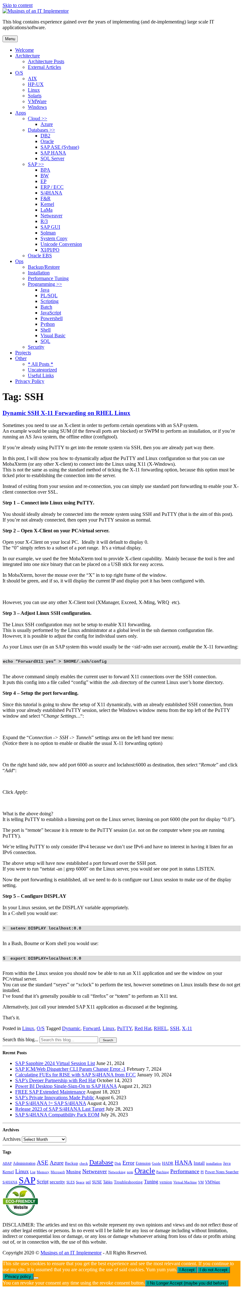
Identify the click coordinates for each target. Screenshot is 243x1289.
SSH (174, 1028)
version (165, 1182)
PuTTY (124, 1028)
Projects (23, 352)
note (130, 1172)
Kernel (47, 204)
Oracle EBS (40, 255)
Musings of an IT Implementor (71, 1252)
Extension (143, 1163)
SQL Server (52, 158)
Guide (156, 1163)
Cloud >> (37, 118)
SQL (45, 341)
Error (128, 1163)
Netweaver (51, 215)
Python (47, 324)
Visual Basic (52, 335)
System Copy (53, 238)
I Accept (187, 1269)
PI (202, 1172)
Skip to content (18, 5)
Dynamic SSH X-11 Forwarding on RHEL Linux (66, 413)
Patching (162, 1172)
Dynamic (71, 1028)
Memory (43, 1172)
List (32, 1172)
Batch (46, 307)
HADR (167, 1163)
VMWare (37, 101)
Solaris (34, 95)
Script (42, 1182)
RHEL (160, 1028)
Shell (45, 329)
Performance (184, 1171)
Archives (12, 1139)
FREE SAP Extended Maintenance (50, 1092)
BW (44, 175)
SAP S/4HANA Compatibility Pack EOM (57, 1114)
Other (21, 358)
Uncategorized (42, 369)
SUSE (97, 1182)
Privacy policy (18, 1276)
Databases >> (41, 130)
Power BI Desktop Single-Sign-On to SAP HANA (66, 1086)
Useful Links (41, 375)
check (83, 1163)
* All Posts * (40, 364)
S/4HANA (51, 192)
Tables (108, 1182)
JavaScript (50, 312)
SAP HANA (53, 152)
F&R (45, 198)
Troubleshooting (128, 1182)
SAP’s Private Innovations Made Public (54, 1097)
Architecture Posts (46, 61)
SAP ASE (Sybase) (59, 147)
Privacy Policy (29, 381)
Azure (46, 124)
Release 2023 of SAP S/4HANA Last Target (59, 1109)
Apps (20, 112)
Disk (118, 1163)
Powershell (51, 318)
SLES (70, 1182)
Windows (37, 107)
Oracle (47, 141)
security (57, 1181)
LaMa (46, 210)
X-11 (187, 1028)
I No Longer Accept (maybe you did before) (186, 1283)
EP (43, 181)
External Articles (44, 67)
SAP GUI (50, 227)
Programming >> (45, 284)
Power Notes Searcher (222, 1172)
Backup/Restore (44, 267)
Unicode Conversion (61, 244)
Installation (39, 272)
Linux (34, 90)
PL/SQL (49, 295)
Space (80, 1182)
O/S (19, 73)
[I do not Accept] (36, 1278)
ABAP (7, 1163)
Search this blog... (20, 1039)
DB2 (45, 135)
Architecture (27, 55)
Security (36, 347)
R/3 (44, 221)
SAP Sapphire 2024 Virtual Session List (55, 1063)
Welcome (24, 50)
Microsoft (58, 1172)
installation (214, 1163)
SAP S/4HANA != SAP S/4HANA (50, 1103)
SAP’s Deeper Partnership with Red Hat (55, 1080)
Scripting (49, 301)
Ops (19, 261)
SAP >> (36, 164)
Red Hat (142, 1028)
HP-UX (36, 84)
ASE (42, 1162)
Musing (73, 1171)
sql (88, 1182)
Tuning (151, 1181)
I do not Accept (213, 1269)
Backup (71, 1163)
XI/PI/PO (49, 250)
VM (201, 1182)
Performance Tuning (48, 278)
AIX (32, 78)
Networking (117, 1172)
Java (44, 290)
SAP (27, 1180)
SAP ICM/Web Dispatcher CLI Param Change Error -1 (70, 1069)
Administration (24, 1163)
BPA (45, 170)
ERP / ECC (52, 187)
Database (101, 1162)
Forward (91, 1028)
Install (199, 1163)
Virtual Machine (185, 1182)
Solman (48, 232)
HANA (183, 1162)
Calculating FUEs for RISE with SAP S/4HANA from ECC (75, 1074)
